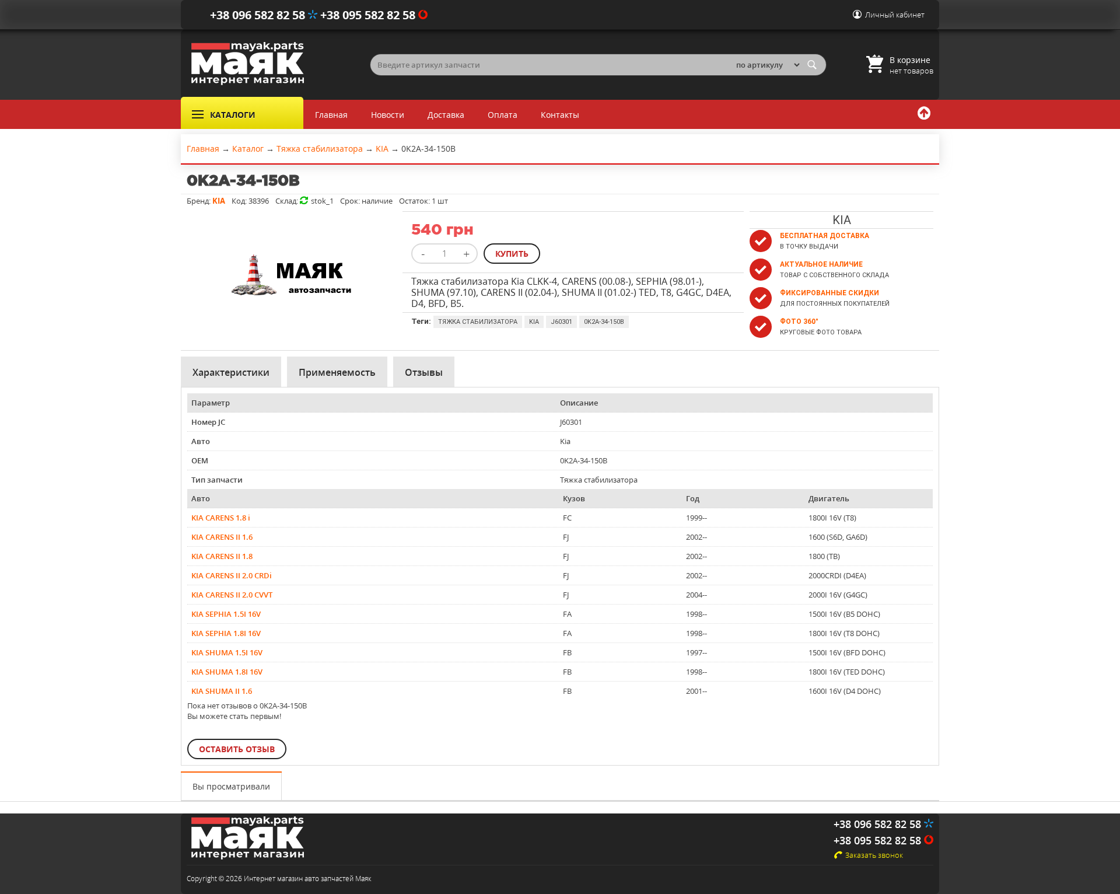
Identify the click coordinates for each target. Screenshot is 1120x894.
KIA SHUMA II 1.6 (221, 691)
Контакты (560, 114)
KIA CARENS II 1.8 (222, 556)
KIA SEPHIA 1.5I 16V (226, 614)
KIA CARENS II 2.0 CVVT (231, 594)
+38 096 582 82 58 (259, 15)
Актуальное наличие (821, 264)
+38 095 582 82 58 (369, 15)
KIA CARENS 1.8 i (220, 517)
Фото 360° (799, 321)
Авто (200, 441)
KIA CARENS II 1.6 (222, 537)
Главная (331, 114)
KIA (534, 322)
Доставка (446, 114)
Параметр (210, 402)
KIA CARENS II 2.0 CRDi (231, 575)
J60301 (561, 322)
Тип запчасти (217, 479)
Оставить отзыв (237, 749)
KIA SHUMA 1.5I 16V (226, 652)
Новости (387, 114)
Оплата (502, 114)
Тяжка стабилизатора (477, 322)
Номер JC (208, 422)
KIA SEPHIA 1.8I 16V (226, 633)
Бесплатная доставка (824, 236)
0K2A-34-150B (604, 322)
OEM (199, 460)
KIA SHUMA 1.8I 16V (226, 671)
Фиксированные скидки (829, 293)
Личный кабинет (895, 14)
